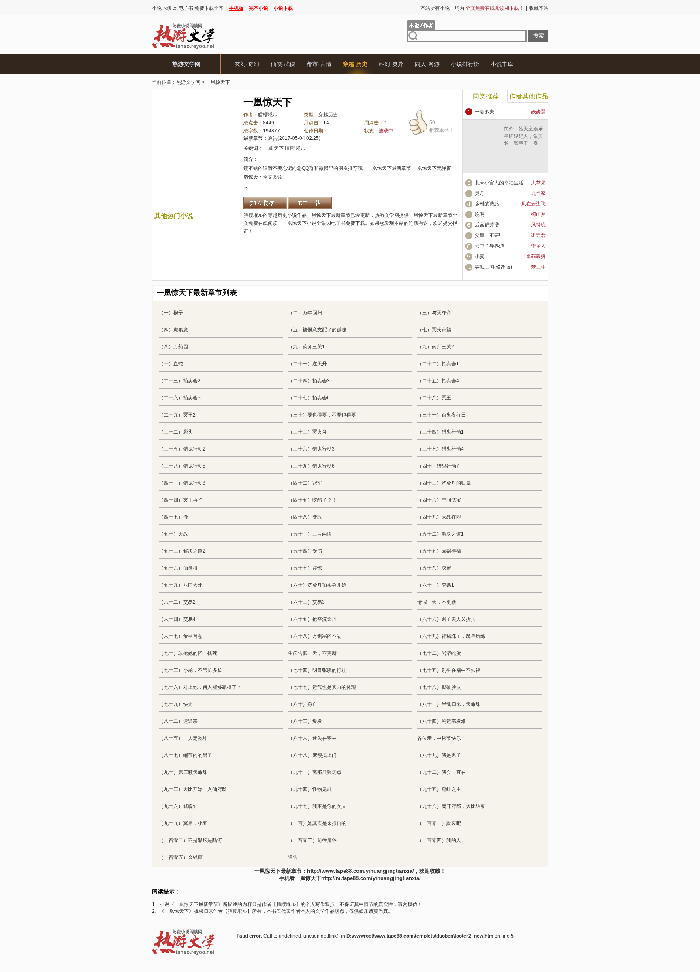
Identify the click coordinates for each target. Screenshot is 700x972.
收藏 (435, 871)
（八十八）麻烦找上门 (312, 755)
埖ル (300, 148)
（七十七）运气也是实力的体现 (322, 687)
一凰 (268, 148)
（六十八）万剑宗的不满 (314, 636)
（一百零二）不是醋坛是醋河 (190, 840)
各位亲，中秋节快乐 (439, 738)
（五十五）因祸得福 (439, 551)
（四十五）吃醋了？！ (312, 500)
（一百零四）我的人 (439, 840)
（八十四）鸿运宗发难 (441, 721)
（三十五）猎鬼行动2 (182, 449)
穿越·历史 (355, 64)
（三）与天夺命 (434, 313)
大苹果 (538, 183)
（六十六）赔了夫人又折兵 (446, 619)
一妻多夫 (484, 112)
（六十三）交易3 (306, 602)
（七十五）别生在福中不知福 (448, 670)
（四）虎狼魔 (173, 330)
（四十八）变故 (305, 517)
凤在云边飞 (533, 204)
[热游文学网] (183, 48)
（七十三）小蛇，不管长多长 (190, 670)
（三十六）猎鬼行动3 (311, 449)
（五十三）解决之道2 (182, 551)
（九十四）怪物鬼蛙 (310, 789)
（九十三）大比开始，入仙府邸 (193, 789)
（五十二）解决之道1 (440, 534)
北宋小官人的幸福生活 (499, 183)
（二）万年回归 (305, 313)
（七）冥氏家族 (434, 330)
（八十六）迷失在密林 (312, 738)
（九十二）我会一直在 (441, 772)
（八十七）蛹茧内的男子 (185, 755)
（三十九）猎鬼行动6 (311, 466)
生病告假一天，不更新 (312, 653)
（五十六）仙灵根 (178, 568)
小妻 (479, 256)
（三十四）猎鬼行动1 (440, 432)
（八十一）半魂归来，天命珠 (448, 704)
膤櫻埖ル (267, 114)
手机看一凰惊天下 (300, 878)
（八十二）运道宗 (178, 721)
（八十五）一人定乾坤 (183, 738)
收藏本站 (538, 8)
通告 (272, 138)
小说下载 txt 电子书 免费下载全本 (188, 8)
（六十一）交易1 (435, 585)
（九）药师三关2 (435, 347)
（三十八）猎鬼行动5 (182, 466)
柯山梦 (538, 214)
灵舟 (479, 193)
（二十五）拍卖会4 (438, 381)
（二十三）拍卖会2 (180, 381)
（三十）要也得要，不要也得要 (322, 415)
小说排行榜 (465, 64)
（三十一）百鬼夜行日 (441, 415)
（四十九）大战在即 (439, 517)
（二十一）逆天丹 (307, 364)
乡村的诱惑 (487, 204)
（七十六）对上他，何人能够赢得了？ (200, 687)
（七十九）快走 (176, 704)
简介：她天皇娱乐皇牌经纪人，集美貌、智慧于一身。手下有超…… (523, 140)
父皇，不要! (487, 235)
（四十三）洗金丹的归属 (444, 483)
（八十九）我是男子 (439, 755)
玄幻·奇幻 (247, 64)
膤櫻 (290, 148)
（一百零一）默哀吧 (439, 823)
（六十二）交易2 (177, 602)
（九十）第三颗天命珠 (183, 772)
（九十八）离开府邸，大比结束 (451, 806)
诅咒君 (538, 235)
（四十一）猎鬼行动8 (182, 483)
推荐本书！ (441, 126)
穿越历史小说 (282, 215)
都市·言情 (319, 64)
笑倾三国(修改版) (493, 267)
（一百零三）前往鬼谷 (312, 840)
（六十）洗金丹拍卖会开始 (317, 585)
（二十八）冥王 (434, 398)
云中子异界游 (489, 246)
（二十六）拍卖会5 (180, 398)
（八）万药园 (173, 347)
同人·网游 (427, 64)
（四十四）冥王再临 (181, 500)
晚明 (479, 214)
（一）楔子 (171, 313)
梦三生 (538, 267)
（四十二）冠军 (305, 483)
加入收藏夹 (265, 203)
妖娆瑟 (538, 112)
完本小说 (258, 8)
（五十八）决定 (434, 568)
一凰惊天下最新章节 (430, 215)
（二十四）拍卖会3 (309, 381)
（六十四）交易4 (177, 619)
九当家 (538, 193)
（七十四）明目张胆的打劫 (317, 670)
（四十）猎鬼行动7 (438, 466)
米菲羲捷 (536, 256)
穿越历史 (328, 114)
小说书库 (502, 64)
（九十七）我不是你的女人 (317, 806)
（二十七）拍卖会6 (309, 398)
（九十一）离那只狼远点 (314, 772)
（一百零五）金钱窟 (181, 857)
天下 (279, 148)
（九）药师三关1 (306, 347)
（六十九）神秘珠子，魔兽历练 (451, 636)
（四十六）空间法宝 (439, 500)
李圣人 (538, 246)
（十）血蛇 (171, 364)
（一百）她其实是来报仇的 (317, 823)
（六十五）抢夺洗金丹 (312, 619)
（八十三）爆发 (305, 721)
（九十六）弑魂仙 (178, 806)
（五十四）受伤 (305, 551)
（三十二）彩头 (176, 432)
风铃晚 (538, 225)
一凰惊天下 (218, 82)
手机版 (236, 8)
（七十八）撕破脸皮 (439, 687)
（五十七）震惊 (305, 568)
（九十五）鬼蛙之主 (439, 789)
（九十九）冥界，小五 (183, 823)
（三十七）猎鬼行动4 (440, 449)
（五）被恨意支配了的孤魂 (317, 330)
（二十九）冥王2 (177, 415)
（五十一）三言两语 (310, 534)
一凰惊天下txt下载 (310, 203)
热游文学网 (186, 64)
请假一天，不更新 (436, 602)
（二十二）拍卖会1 (438, 364)
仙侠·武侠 (283, 64)
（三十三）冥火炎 (307, 432)
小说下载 (283, 8)
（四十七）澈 (173, 517)
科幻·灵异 (391, 64)
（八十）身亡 (302, 704)
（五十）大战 (173, 534)
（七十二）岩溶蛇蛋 (439, 653)
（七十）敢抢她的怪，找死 (188, 653)
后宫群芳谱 (487, 225)
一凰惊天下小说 (299, 223)
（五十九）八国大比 (181, 585)
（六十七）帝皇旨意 (181, 636)
